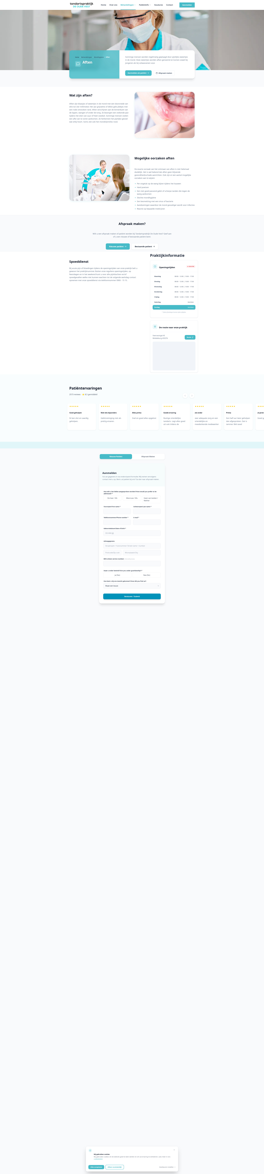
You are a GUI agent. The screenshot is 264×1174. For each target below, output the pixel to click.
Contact (169, 5)
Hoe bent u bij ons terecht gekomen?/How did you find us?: (125, 581)
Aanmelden (187, 5)
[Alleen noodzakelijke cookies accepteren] (174, 1149)
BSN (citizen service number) (119, 559)
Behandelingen (127, 5)
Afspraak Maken (148, 456)
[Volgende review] (192, 395)
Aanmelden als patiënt (137, 73)
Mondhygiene (99, 57)
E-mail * (136, 518)
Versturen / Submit (132, 596)
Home (103, 5)
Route (189, 337)
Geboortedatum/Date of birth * (115, 528)
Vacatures (158, 5)
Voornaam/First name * (112, 507)
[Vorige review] (185, 395)
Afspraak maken (165, 73)
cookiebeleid (98, 1159)
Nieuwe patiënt (116, 246)
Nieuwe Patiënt (116, 456)
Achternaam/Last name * (142, 507)
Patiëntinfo (144, 5)
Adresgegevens (109, 541)
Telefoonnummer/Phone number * (116, 518)
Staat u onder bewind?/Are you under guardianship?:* (123, 571)
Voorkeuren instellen (166, 1167)
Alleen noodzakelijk (115, 1167)
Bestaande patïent (143, 246)
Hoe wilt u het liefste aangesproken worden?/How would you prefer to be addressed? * (130, 493)
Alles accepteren (96, 1167)
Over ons (113, 5)
